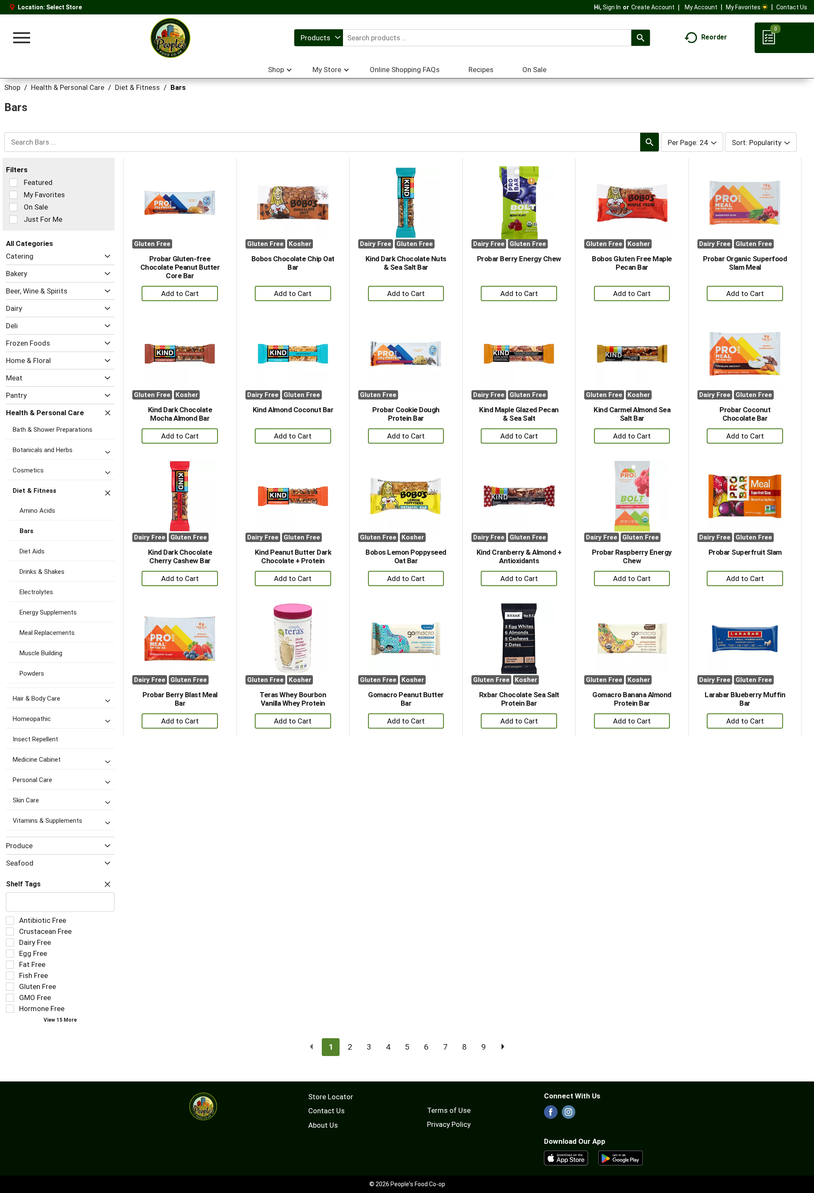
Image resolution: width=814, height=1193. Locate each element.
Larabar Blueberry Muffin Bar (745, 698)
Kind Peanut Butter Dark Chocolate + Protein (293, 556)
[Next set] (502, 1047)
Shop (12, 87)
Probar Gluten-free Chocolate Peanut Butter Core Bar (180, 267)
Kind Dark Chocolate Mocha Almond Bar (180, 413)
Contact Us (791, 7)
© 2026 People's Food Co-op (407, 1184)
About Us (323, 1125)
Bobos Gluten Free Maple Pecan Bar (632, 262)
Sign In (612, 7)
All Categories (29, 243)
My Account (701, 7)
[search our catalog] (640, 38)
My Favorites (743, 7)
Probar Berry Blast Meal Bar (179, 698)
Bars (178, 87)
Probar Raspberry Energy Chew (632, 556)
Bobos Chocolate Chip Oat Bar (293, 262)
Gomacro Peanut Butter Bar (406, 698)
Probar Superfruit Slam (745, 552)
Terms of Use (449, 1110)
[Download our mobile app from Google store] (620, 1157)
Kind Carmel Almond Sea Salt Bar (632, 413)
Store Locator (330, 1096)
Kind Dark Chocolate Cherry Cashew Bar (180, 556)
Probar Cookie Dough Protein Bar (406, 413)
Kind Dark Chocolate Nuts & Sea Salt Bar (405, 262)
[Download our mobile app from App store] (566, 1157)
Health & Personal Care (67, 87)
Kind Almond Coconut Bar (293, 409)
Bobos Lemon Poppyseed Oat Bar (405, 556)
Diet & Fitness (137, 87)
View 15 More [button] (60, 1020)
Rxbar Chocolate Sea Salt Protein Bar (519, 698)
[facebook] (551, 1114)
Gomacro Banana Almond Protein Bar (632, 698)
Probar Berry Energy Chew (519, 258)
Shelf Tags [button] (23, 884)
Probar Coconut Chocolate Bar (744, 413)
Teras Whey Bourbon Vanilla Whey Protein (292, 698)
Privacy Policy (449, 1124)
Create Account (653, 7)
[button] (105, 256)
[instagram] (568, 1114)
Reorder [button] (714, 37)
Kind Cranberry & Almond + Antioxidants (519, 556)
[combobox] (318, 37)
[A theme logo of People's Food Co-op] (170, 38)
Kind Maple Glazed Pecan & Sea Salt (519, 413)
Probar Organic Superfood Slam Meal (745, 262)
